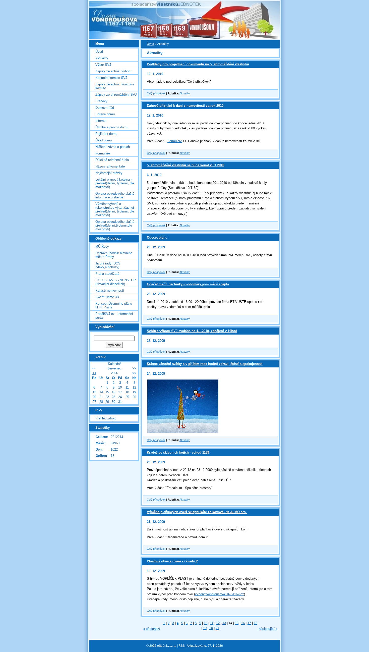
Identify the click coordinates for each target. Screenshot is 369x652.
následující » (268, 629)
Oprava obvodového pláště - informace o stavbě (115, 195)
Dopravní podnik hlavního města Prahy (113, 255)
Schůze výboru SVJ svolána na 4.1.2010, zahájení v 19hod (192, 331)
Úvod (150, 43)
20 (211, 628)
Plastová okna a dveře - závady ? (172, 561)
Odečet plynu (157, 237)
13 (224, 623)
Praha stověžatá (107, 274)
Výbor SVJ (103, 65)
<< (94, 368)
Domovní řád (104, 108)
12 (218, 623)
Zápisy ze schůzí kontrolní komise (114, 86)
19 (205, 628)
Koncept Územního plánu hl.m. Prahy (113, 305)
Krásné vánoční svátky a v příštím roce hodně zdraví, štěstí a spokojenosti (205, 364)
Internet (100, 121)
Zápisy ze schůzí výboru (113, 71)
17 (249, 623)
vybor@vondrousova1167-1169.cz (219, 594)
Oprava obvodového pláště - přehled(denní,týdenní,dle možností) (115, 225)
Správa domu (105, 114)
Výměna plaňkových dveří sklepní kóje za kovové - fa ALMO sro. (197, 512)
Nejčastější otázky (108, 173)
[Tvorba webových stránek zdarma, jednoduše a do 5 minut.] (175, 646)
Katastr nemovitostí (109, 290)
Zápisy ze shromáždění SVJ (116, 94)
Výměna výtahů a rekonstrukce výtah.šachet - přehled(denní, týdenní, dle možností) (115, 209)
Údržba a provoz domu (111, 127)
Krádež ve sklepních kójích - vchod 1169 (178, 452)
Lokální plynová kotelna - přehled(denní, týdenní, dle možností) (114, 183)
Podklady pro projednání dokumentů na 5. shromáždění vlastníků (198, 64)
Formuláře (174, 141)
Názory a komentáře (110, 166)
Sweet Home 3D (107, 297)
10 (205, 623)
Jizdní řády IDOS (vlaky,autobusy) (107, 265)
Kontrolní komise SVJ (111, 78)
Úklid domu (103, 140)
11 (211, 623)
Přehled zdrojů (105, 418)
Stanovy (101, 101)
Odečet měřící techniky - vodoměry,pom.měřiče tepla (188, 284)
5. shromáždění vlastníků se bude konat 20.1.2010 (185, 165)
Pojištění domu (106, 134)
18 (255, 623)
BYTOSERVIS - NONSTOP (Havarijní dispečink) (115, 282)
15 (236, 623)
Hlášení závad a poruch (112, 147)
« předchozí (151, 629)
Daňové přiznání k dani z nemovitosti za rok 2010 (185, 105)
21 (217, 628)
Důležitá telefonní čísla (112, 160)
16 (243, 623)
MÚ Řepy (102, 246)
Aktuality (184, 93)
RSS (181, 645)
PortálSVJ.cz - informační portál (114, 315)
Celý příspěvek (156, 93)
